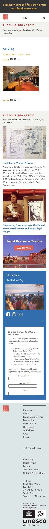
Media (26, 413)
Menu (24, 18)
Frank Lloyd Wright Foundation (33, 418)
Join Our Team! (31, 469)
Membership (29, 462)
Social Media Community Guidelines (29, 427)
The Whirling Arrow (18, 25)
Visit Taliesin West (32, 448)
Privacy (26, 437)
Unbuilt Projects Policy (34, 473)
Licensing (28, 459)
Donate (26, 466)
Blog (25, 433)
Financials (28, 410)
